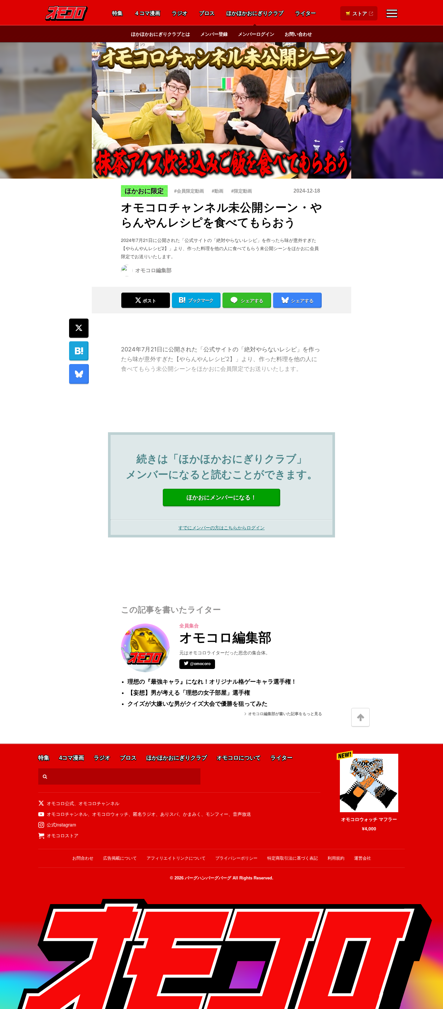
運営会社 (362, 858)
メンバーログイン (256, 34)
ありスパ (169, 814)
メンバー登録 (214, 34)
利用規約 (336, 858)
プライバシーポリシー (236, 858)
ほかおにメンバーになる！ (221, 497)
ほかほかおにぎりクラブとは (160, 34)
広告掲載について (120, 858)
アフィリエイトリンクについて (176, 858)
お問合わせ (82, 858)
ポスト (149, 300)
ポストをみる (145, 282)
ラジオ (179, 13)
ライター (305, 13)
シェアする (252, 300)
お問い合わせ (298, 34)
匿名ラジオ (144, 814)
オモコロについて (239, 758)
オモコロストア (62, 835)
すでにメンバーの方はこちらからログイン (221, 527)
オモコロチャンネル (98, 803)
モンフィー (217, 814)
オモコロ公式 (60, 803)
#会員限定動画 (189, 190)
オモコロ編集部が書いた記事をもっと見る (285, 714)
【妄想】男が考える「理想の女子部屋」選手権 (188, 692)
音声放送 (242, 814)
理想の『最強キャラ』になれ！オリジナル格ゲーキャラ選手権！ (212, 681)
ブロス (207, 13)
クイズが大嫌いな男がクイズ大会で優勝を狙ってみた (197, 703)
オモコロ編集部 (153, 270)
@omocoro (200, 664)
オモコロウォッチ (110, 814)
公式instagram (61, 824)
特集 (117, 13)
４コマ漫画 (147, 13)
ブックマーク (200, 300)
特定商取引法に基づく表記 (292, 858)
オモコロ (66, 13)
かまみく (192, 814)
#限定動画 (241, 190)
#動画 (217, 190)
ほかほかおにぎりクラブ (254, 13)
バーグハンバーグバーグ (208, 878)
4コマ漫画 (71, 758)
